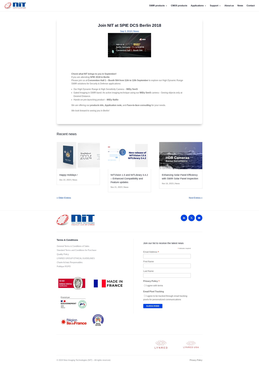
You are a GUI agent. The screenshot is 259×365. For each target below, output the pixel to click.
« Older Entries (64, 198)
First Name (148, 261)
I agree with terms (154, 285)
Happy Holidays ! (68, 175)
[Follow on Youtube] (199, 218)
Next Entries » (195, 198)
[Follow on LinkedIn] (184, 218)
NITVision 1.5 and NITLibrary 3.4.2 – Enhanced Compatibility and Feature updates (129, 179)
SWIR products (157, 6)
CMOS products (179, 6)
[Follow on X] (191, 218)
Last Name (148, 271)
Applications (197, 6)
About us (229, 6)
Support (214, 6)
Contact (251, 6)
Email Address (151, 252)
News (240, 6)
